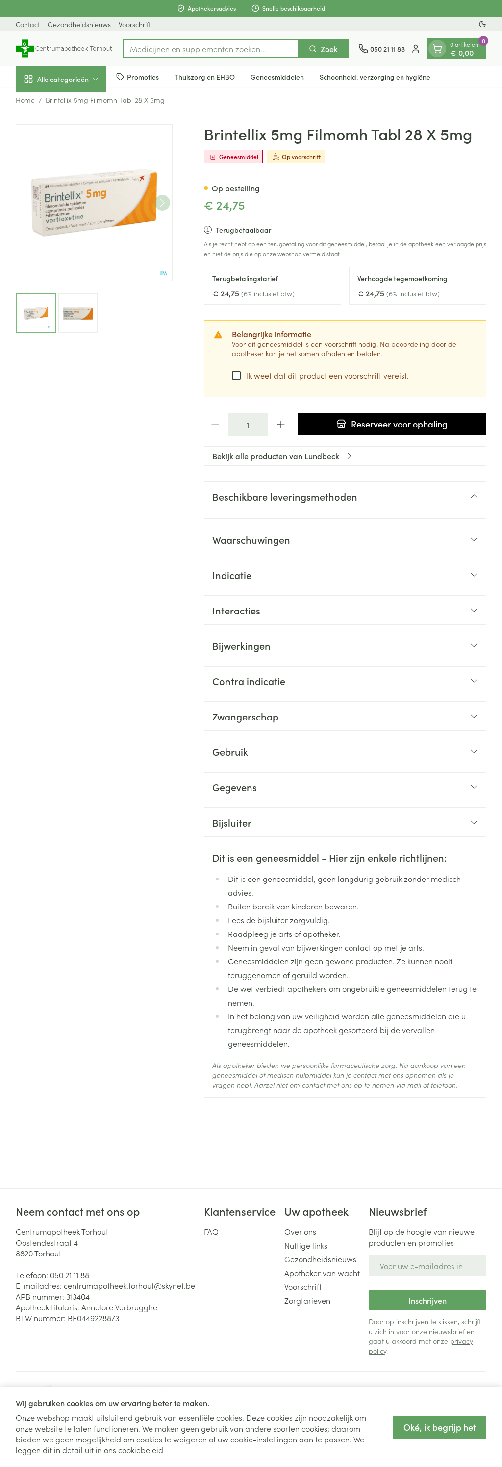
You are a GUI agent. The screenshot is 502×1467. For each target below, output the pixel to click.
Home (25, 100)
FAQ (211, 1231)
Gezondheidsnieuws (79, 24)
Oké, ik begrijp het (439, 1427)
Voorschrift (135, 24)
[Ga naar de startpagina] (64, 48)
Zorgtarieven (307, 1300)
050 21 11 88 (69, 1274)
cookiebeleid (140, 1449)
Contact (28, 24)
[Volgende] (162, 203)
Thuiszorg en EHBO (205, 76)
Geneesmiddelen (277, 76)
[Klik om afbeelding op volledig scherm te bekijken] (94, 203)
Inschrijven (427, 1300)
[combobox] (211, 48)
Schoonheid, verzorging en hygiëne (375, 76)
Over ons (300, 1231)
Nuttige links (305, 1245)
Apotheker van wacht (322, 1272)
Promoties (143, 76)
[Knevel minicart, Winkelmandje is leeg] (437, 48)
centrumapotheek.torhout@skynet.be (129, 1285)
